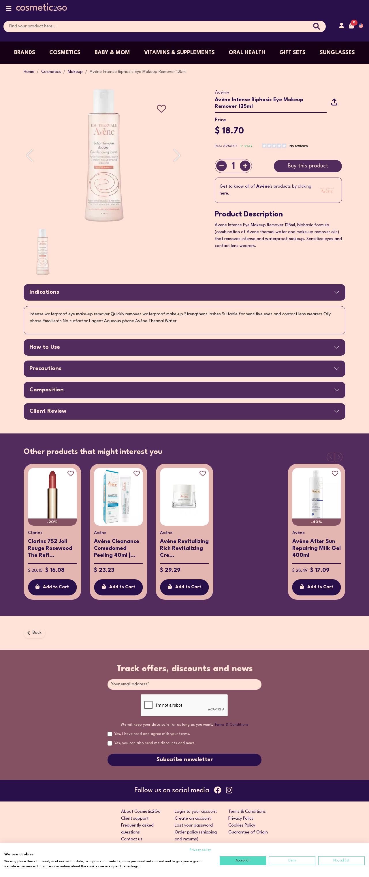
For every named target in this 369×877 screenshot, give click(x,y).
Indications (44, 292)
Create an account (193, 818)
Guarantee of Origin (248, 832)
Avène (222, 93)
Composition (46, 390)
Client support (134, 818)
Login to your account (196, 812)
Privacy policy (200, 850)
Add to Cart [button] (56, 587)
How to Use (44, 347)
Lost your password (194, 825)
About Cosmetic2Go (141, 812)
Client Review (47, 411)
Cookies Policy (241, 825)
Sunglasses (337, 52)
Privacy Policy (240, 818)
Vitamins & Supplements (179, 52)
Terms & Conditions (231, 725)
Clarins (35, 533)
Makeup (75, 72)
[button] (8, 9)
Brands (24, 52)
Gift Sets (292, 52)
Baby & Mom (112, 52)
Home (29, 72)
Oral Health (247, 52)
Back (37, 633)
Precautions (45, 368)
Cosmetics (64, 52)
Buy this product (308, 166)
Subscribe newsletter (185, 760)
